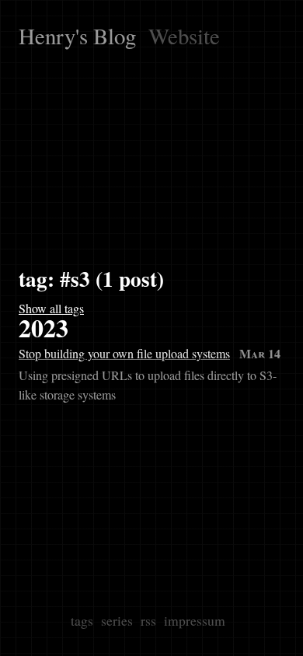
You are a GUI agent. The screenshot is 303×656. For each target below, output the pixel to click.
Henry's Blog (77, 36)
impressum (194, 620)
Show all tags (51, 308)
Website (184, 36)
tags (82, 620)
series (117, 620)
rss (148, 620)
